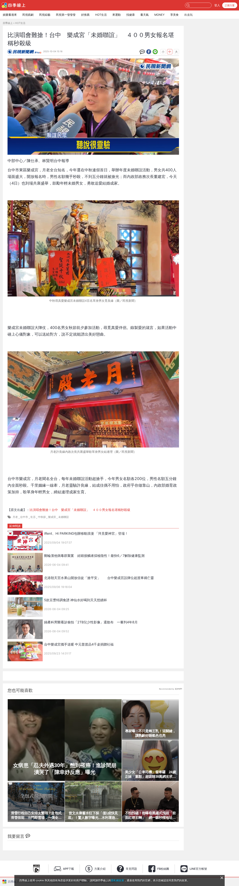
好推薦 (85, 14)
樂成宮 (52, 517)
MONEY (159, 14)
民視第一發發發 (66, 14)
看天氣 (144, 14)
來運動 (116, 14)
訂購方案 (230, 5)
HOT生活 (101, 14)
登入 (217, 5)
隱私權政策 (117, 880)
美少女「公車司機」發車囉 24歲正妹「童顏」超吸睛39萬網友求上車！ (150, 774)
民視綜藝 (44, 14)
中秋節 (42, 517)
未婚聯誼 (63, 517)
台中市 (24, 517)
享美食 (174, 14)
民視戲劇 (28, 14)
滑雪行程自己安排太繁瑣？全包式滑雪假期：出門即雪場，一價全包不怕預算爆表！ (36, 815)
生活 (33, 517)
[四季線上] (13, 5)
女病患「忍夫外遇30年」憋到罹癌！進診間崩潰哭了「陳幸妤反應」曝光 (64, 768)
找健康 (130, 14)
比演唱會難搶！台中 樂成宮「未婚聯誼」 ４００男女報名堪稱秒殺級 (80, 510)
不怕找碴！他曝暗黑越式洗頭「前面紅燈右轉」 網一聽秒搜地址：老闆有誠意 (150, 815)
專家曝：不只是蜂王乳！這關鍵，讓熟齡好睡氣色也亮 (150, 733)
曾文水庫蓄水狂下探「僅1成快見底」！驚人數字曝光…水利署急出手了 (93, 815)
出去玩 (188, 14)
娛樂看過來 (10, 14)
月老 (15, 517)
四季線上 (8, 22)
